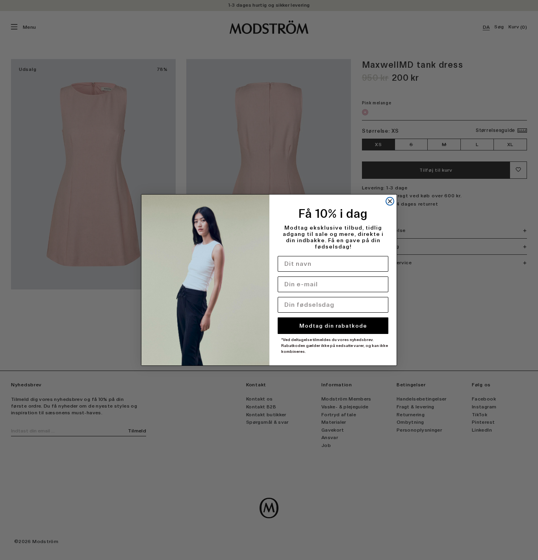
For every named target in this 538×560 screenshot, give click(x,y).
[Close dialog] (390, 201)
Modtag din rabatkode (333, 326)
